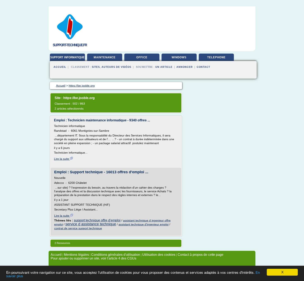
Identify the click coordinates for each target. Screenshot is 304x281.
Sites (96, 67)
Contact (203, 67)
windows (179, 57)
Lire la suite (62, 158)
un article (163, 67)
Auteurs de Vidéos (116, 67)
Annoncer (184, 67)
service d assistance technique (90, 224)
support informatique (67, 57)
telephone (216, 57)
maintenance (105, 57)
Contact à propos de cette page (200, 254)
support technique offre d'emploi (97, 220)
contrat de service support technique (78, 228)
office (141, 57)
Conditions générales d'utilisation (115, 254)
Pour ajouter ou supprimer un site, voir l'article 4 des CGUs (93, 258)
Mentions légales (76, 254)
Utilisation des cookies (158, 254)
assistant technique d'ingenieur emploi (143, 224)
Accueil (60, 67)
